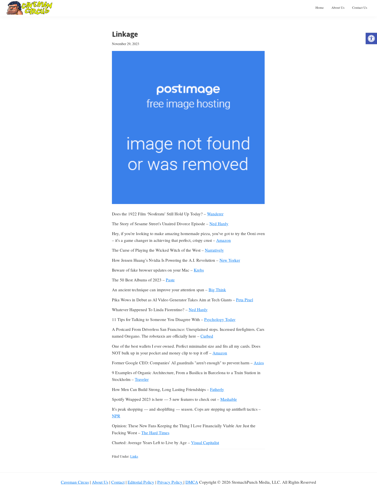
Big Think (217, 289)
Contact (118, 482)
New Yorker (229, 260)
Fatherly (217, 389)
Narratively (214, 250)
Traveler (142, 379)
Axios (259, 362)
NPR (116, 416)
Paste (170, 280)
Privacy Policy (170, 482)
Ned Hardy (218, 223)
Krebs (199, 270)
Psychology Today (220, 319)
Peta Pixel (244, 299)
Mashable (228, 399)
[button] (371, 38)
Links (134, 456)
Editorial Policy (141, 482)
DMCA (191, 482)
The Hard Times (155, 432)
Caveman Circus (75, 482)
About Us (100, 482)
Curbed (206, 336)
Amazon (223, 240)
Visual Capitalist (205, 442)
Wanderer (215, 213)
